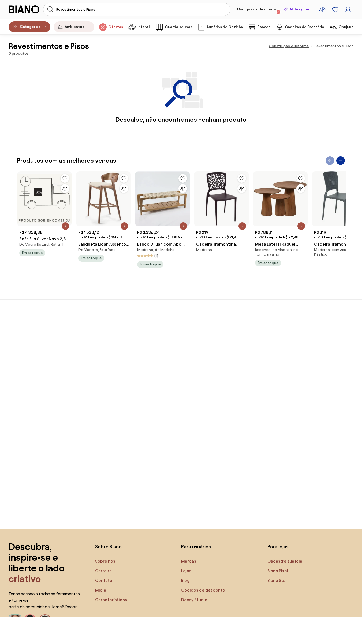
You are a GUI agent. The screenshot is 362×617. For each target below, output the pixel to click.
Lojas (186, 570)
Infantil (143, 27)
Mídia (100, 590)
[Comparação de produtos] (322, 9)
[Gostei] (65, 178)
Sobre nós (105, 561)
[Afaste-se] (330, 160)
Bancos (263, 27)
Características (111, 599)
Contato (103, 580)
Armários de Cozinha (225, 27)
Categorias (30, 27)
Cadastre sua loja (284, 561)
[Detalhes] (65, 226)
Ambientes (74, 27)
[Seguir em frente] (340, 160)
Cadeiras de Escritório (304, 27)
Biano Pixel (277, 570)
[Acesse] (348, 9)
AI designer (299, 9)
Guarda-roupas (178, 27)
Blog (185, 580)
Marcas (188, 561)
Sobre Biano (108, 546)
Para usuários (196, 546)
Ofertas (115, 27)
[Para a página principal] (24, 9)
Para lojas (278, 546)
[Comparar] (65, 188)
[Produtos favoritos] (335, 9)
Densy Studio (194, 599)
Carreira (103, 570)
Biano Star (277, 580)
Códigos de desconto (258, 10)
